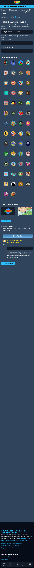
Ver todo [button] (6, 221)
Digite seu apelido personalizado (14, 245)
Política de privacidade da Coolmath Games (13, 532)
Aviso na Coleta (6, 543)
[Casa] (17, 2)
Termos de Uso (17, 543)
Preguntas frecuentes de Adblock (11, 548)
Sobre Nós (4, 559)
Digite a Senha (6, 40)
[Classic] (8, 211)
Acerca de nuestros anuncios (10, 545)
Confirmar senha (7, 47)
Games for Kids (6, 557)
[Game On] (25, 211)
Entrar (17, 17)
